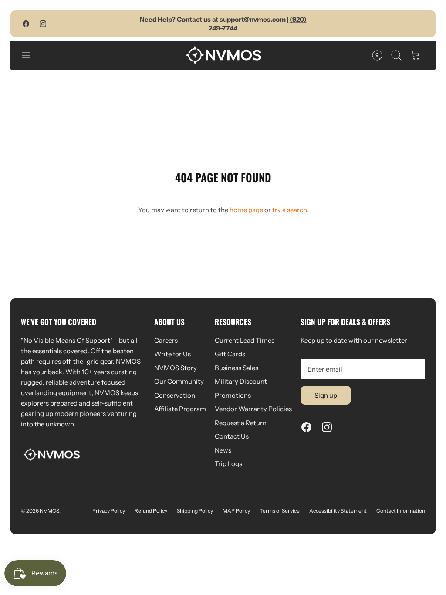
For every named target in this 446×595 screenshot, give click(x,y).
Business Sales (236, 368)
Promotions (233, 395)
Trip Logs (228, 464)
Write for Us (172, 354)
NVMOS (49, 510)
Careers (166, 340)
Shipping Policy (195, 510)
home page (246, 210)
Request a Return (241, 423)
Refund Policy (151, 510)
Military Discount (241, 381)
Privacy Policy (108, 510)
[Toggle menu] (30, 55)
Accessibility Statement (338, 510)
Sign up (325, 395)
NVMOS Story (175, 368)
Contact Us (232, 436)
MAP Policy (236, 510)
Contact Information (400, 510)
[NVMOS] (223, 55)
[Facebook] (25, 24)
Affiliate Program (180, 409)
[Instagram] (42, 24)
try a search (289, 210)
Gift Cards (230, 354)
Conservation (174, 395)
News (223, 450)
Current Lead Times (244, 340)
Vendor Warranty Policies (253, 409)
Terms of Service (280, 510)
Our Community (179, 381)
